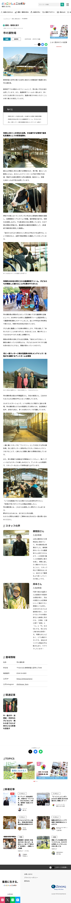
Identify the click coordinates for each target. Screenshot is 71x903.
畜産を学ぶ (36, 12)
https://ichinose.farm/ (24, 679)
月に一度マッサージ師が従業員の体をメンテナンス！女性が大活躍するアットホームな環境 (25, 122)
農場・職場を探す (16, 18)
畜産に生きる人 (8, 12)
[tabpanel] (19, 770)
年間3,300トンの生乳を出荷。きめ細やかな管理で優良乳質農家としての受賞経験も (25, 116)
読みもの (62, 12)
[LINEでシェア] (46, 44)
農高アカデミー (50, 12)
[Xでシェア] (39, 44)
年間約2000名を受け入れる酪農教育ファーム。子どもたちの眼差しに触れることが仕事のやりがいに (25, 119)
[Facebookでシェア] (42, 44)
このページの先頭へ (61, 867)
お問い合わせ (28, 874)
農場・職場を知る (23, 12)
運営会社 (27, 881)
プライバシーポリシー (31, 877)
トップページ (7, 18)
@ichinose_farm (22, 684)
